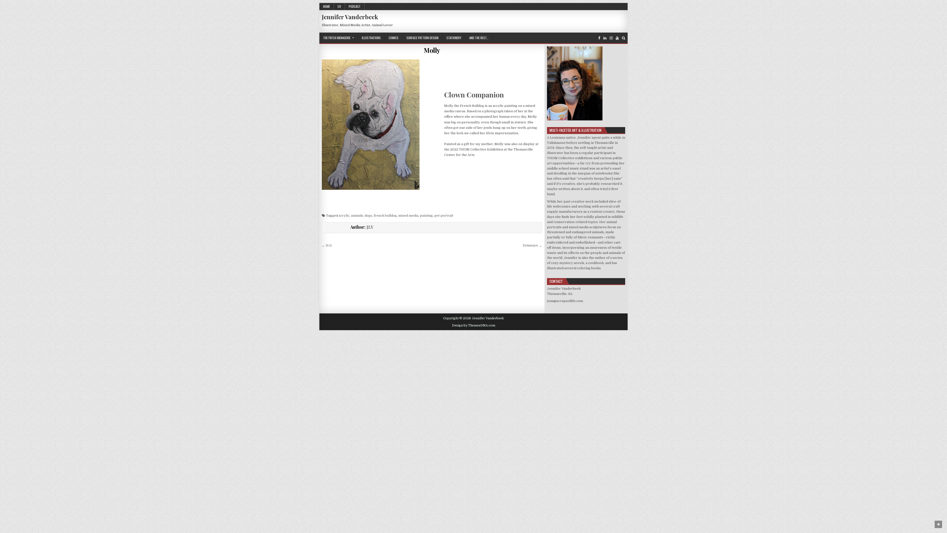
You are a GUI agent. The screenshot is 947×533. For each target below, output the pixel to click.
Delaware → (532, 245)
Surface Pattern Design (422, 37)
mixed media (408, 215)
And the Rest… (479, 37)
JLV (370, 227)
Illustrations (371, 37)
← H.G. (327, 245)
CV (339, 6)
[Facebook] (599, 38)
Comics (394, 37)
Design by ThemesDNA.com (473, 325)
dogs (368, 215)
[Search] (623, 38)
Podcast (355, 6)
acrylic (344, 215)
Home (326, 6)
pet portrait (443, 215)
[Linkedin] (604, 38)
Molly (432, 50)
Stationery (453, 37)
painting (426, 215)
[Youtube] (617, 38)
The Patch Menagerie (336, 37)
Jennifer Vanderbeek (350, 17)
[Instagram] (611, 38)
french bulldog (385, 215)
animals (357, 215)
